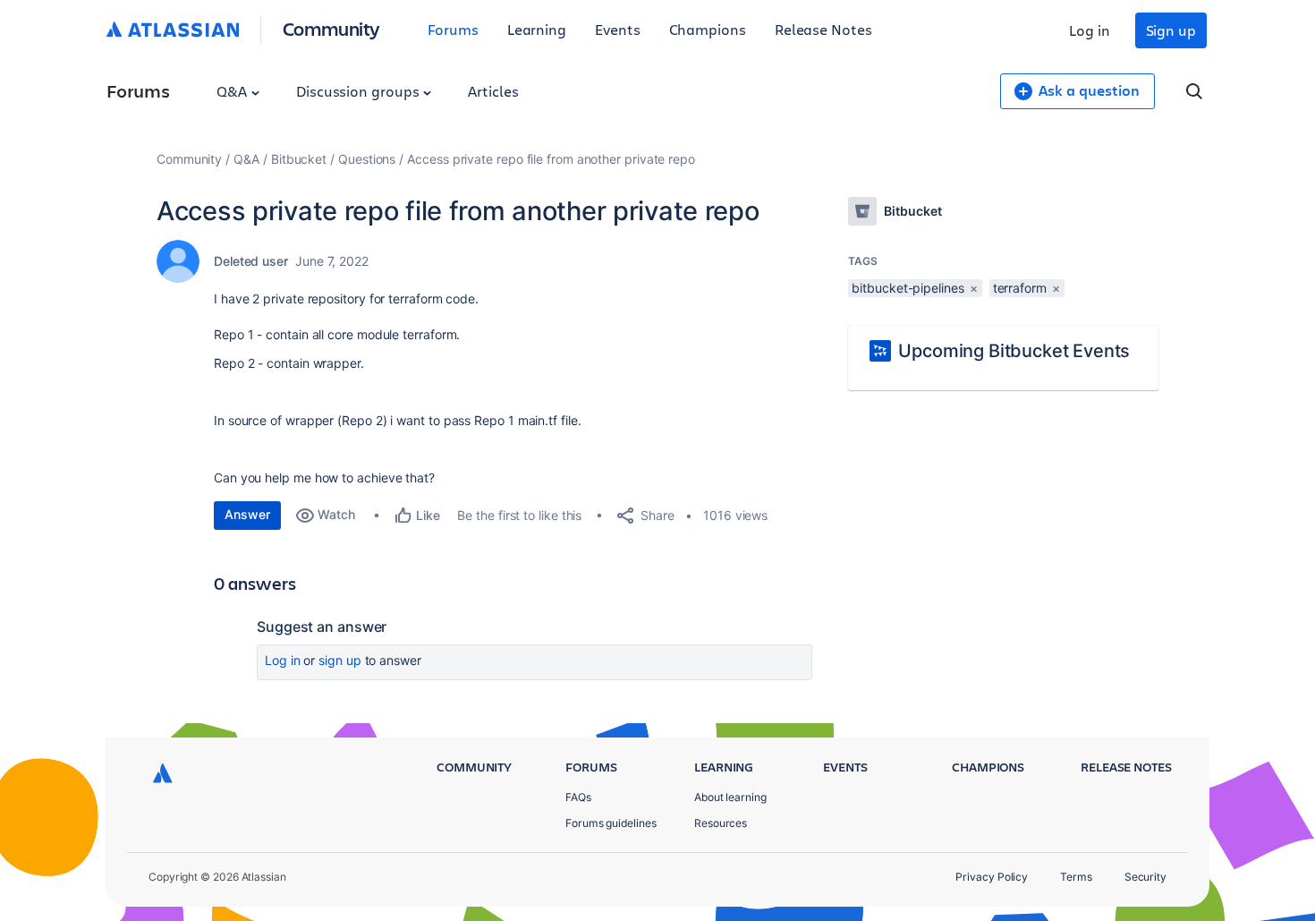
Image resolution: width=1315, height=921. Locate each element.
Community (331, 28)
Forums (453, 29)
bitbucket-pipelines (907, 287)
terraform (1020, 287)
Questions (366, 158)
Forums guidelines (611, 823)
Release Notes (823, 29)
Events (618, 29)
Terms (1076, 876)
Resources (720, 823)
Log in (1089, 30)
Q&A (233, 90)
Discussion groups (359, 90)
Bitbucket (299, 158)
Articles (493, 90)
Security (1145, 876)
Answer (247, 514)
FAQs (578, 797)
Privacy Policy (991, 876)
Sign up (1171, 30)
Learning (536, 29)
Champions (707, 29)
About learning (730, 797)
